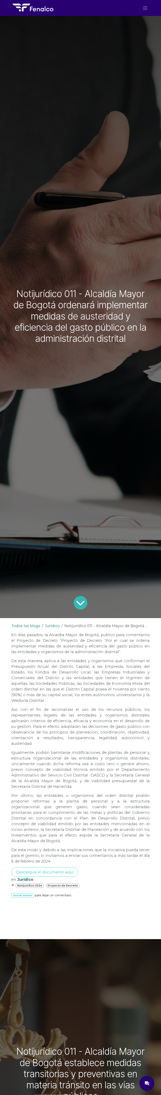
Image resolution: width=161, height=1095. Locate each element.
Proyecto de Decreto (63, 885)
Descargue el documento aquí (45, 872)
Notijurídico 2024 (29, 885)
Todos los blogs (25, 626)
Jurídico (52, 626)
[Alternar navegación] (145, 8)
